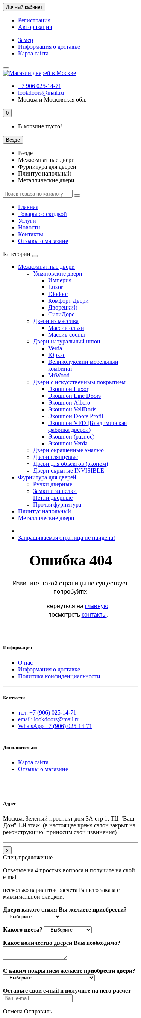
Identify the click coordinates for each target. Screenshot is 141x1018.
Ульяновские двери (57, 273)
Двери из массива (56, 321)
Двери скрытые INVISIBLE (68, 470)
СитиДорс (61, 314)
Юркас (56, 355)
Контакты (30, 234)
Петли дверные (53, 497)
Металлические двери (46, 518)
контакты (94, 614)
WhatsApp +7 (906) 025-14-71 (55, 726)
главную (96, 606)
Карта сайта (33, 53)
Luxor (55, 287)
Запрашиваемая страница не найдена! (66, 537)
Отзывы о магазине (43, 241)
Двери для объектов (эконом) (70, 463)
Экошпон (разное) (71, 436)
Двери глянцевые (55, 457)
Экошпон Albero (69, 402)
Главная (28, 207)
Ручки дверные (52, 484)
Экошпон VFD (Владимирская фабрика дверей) (87, 426)
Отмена (13, 1011)
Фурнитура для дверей (47, 477)
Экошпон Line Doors (74, 396)
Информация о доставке (49, 46)
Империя (59, 280)
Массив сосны (66, 334)
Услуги (27, 220)
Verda (55, 348)
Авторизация (35, 27)
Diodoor (58, 294)
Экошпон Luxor (68, 389)
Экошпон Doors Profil (75, 416)
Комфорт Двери (68, 300)
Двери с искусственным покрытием (79, 382)
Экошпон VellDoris (72, 409)
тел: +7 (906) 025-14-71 (47, 712)
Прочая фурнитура (57, 504)
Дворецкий (62, 307)
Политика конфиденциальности (59, 676)
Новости (29, 227)
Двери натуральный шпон (66, 341)
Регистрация (34, 20)
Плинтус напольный (44, 511)
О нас (25, 662)
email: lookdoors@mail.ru (49, 719)
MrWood (59, 375)
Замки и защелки (55, 491)
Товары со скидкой (42, 214)
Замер (25, 40)
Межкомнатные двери (46, 266)
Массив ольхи (66, 328)
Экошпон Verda (68, 443)
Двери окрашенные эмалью (68, 450)
